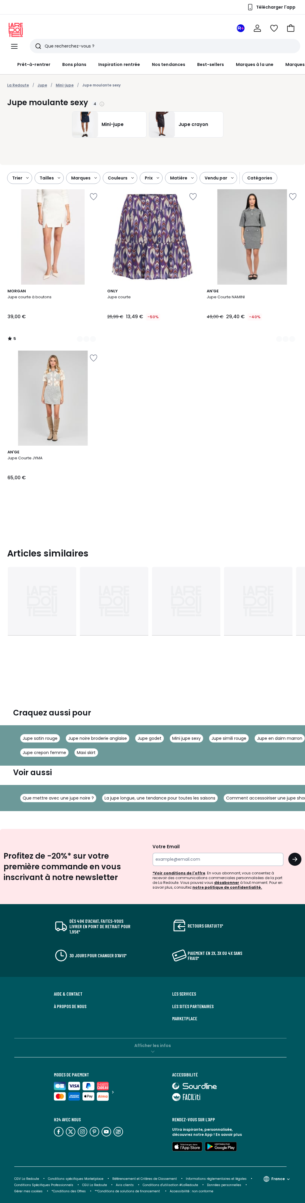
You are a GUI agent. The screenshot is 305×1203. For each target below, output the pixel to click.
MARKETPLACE (184, 1018)
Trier (17, 178)
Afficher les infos (152, 1046)
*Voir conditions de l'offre (178, 873)
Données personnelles (224, 1185)
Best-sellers (210, 64)
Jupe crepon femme (44, 753)
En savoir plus (229, 1134)
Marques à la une (254, 64)
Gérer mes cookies (28, 1191)
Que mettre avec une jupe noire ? (58, 798)
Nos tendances (168, 64)
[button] (291, 28)
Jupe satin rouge (40, 738)
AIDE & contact (68, 994)
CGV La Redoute (26, 1179)
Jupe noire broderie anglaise (97, 738)
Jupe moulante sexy (101, 85)
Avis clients (125, 1185)
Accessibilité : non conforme (191, 1191)
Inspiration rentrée (119, 64)
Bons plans (74, 64)
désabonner (226, 882)
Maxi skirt (86, 753)
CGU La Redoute (94, 1185)
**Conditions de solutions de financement (128, 1191)
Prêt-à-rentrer (33, 64)
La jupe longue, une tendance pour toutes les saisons (160, 798)
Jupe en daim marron (279, 738)
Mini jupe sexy (186, 738)
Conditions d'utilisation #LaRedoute (170, 1185)
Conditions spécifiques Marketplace (75, 1179)
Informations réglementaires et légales (216, 1179)
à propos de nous (70, 1006)
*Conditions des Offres (69, 1191)
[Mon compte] (257, 28)
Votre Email (166, 846)
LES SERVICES (184, 994)
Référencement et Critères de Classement (144, 1179)
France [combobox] (278, 1178)
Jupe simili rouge (228, 738)
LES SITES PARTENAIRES (193, 1006)
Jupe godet (149, 738)
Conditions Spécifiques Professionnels (43, 1185)
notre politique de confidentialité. (227, 887)
